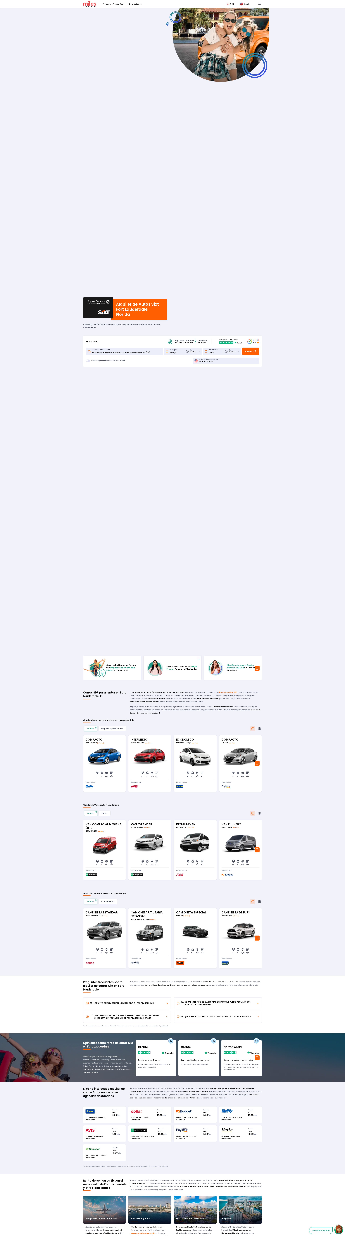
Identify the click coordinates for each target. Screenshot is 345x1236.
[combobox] (126, 351)
